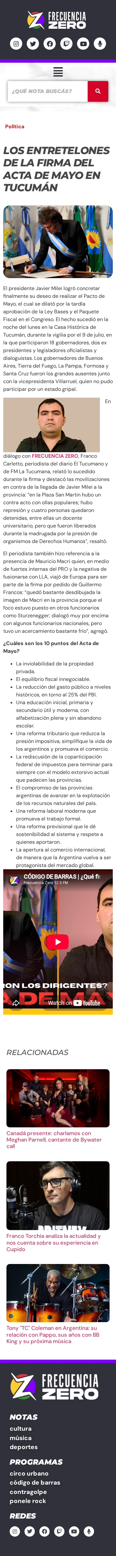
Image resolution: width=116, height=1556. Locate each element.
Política (14, 126)
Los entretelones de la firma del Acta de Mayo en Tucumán (56, 169)
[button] (58, 72)
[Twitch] (66, 43)
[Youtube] (83, 43)
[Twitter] (33, 43)
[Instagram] (16, 43)
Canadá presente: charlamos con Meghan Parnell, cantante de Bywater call (54, 1140)
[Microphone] (100, 43)
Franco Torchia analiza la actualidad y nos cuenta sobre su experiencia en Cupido (53, 1242)
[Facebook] (50, 43)
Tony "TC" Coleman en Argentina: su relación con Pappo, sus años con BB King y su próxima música (52, 1334)
